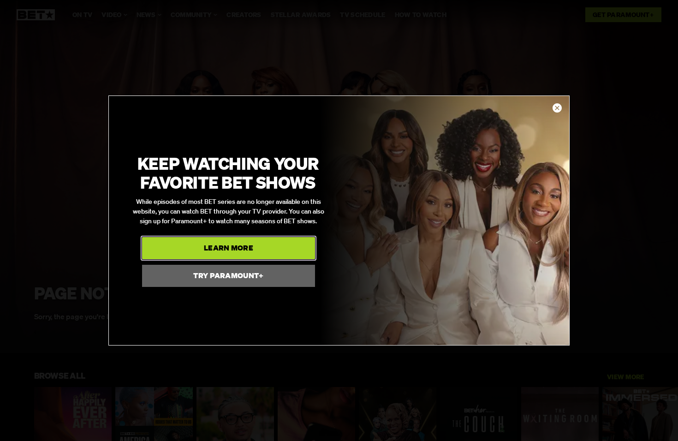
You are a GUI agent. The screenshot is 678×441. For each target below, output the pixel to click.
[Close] (557, 108)
